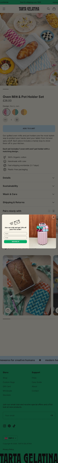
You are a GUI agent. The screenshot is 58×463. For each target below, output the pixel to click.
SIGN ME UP (15, 241)
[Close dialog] (53, 217)
